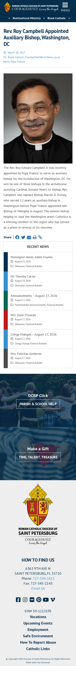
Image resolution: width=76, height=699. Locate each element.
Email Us (38, 588)
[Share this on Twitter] (23, 237)
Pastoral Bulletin (34, 266)
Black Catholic (16, 57)
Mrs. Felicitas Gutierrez (26, 354)
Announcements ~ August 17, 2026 (34, 296)
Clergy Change (22, 343)
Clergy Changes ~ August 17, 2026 (34, 334)
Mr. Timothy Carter (23, 276)
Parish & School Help (38, 404)
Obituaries (20, 266)
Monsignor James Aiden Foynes (31, 257)
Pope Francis (18, 61)
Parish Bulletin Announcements (30, 304)
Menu (65, 10)
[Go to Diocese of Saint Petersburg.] (5, 18)
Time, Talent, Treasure (38, 457)
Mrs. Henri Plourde (23, 315)
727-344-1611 (44, 578)
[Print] (35, 237)
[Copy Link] (40, 237)
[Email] (29, 237)
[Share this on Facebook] (17, 237)
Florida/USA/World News (39, 57)
